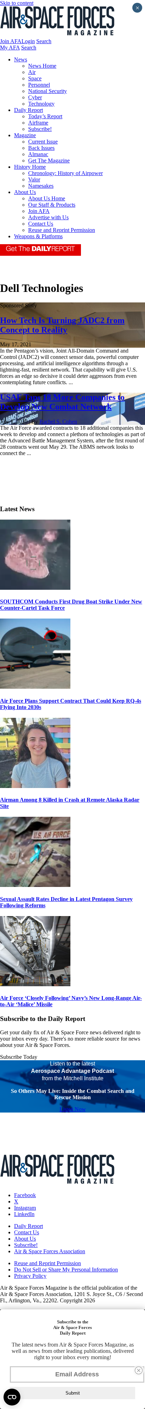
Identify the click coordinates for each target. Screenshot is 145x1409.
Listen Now (72, 1109)
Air (32, 72)
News (20, 59)
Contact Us (40, 224)
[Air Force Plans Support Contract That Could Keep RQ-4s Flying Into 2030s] (35, 687)
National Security (47, 91)
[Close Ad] (138, 1370)
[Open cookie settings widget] (12, 1397)
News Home (42, 66)
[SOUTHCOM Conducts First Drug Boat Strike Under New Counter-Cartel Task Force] (35, 588)
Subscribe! (40, 129)
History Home (30, 167)
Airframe (38, 123)
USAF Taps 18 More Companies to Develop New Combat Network (62, 402)
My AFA (10, 48)
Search (43, 41)
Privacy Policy (30, 1276)
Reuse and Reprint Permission (61, 230)
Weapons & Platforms (38, 236)
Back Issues (41, 148)
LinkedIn (24, 1214)
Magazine (25, 135)
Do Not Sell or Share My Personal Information (66, 1270)
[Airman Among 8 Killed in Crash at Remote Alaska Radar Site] (35, 786)
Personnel (39, 85)
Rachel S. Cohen (58, 422)
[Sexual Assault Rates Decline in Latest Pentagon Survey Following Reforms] (35, 885)
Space (35, 78)
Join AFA (10, 41)
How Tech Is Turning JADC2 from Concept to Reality (62, 325)
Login (28, 41)
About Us (25, 192)
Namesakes (40, 186)
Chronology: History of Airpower (65, 173)
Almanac (38, 154)
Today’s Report (45, 116)
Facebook (25, 1195)
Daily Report (28, 110)
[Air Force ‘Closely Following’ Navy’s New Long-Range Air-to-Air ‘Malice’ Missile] (35, 984)
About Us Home (46, 198)
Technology (41, 104)
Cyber (35, 97)
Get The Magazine (49, 160)
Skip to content (16, 3)
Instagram (25, 1208)
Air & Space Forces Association (49, 1251)
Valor (34, 179)
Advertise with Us (48, 217)
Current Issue (43, 142)
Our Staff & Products (51, 205)
